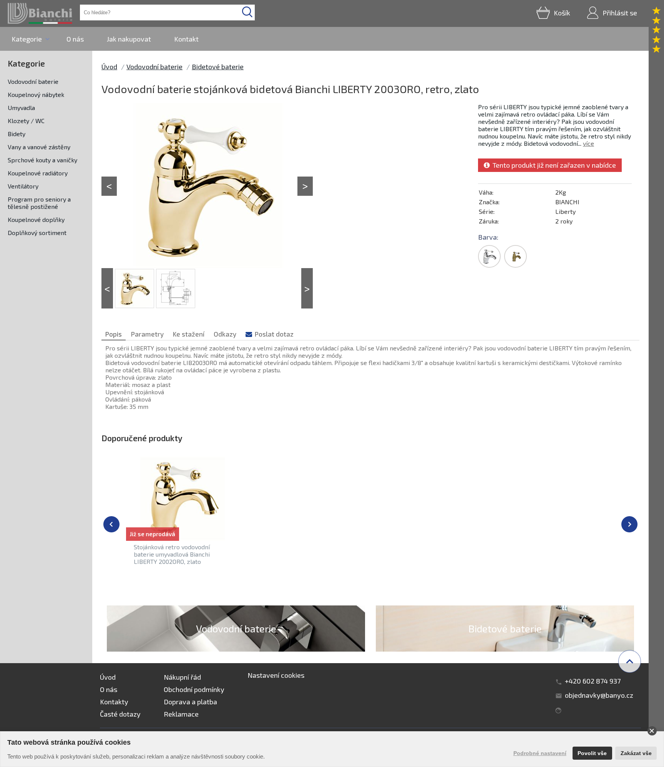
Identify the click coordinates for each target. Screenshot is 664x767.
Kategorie (27, 39)
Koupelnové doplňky (36, 219)
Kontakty (114, 701)
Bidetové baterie (218, 66)
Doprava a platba (190, 701)
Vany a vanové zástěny (39, 146)
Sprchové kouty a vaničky (42, 159)
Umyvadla (21, 107)
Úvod (109, 66)
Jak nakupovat (129, 39)
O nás (75, 39)
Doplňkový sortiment (37, 232)
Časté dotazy (120, 714)
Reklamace (181, 714)
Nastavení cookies (275, 675)
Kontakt (186, 39)
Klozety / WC (26, 120)
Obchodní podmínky (194, 689)
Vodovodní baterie (33, 81)
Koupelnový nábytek (36, 94)
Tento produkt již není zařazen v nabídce (553, 165)
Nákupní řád (182, 677)
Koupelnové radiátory (38, 173)
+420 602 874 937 (593, 681)
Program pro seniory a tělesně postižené (39, 202)
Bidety (16, 133)
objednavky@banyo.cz (599, 695)
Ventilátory (23, 186)
